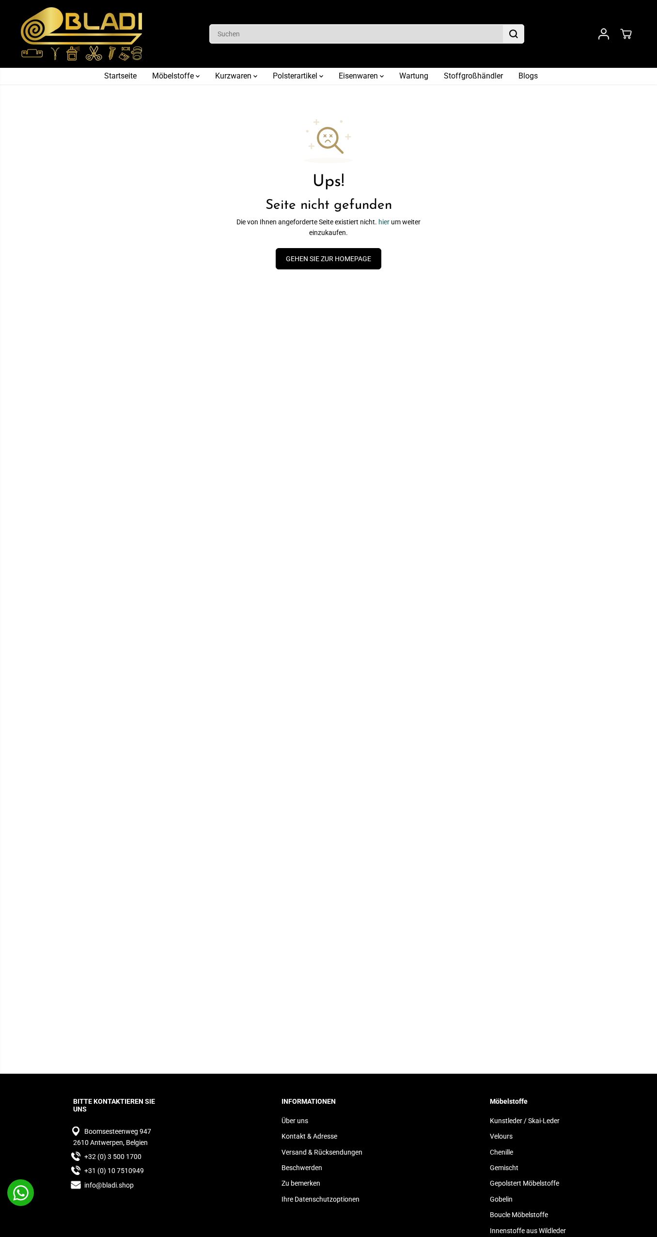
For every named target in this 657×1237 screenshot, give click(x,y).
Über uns (295, 1121)
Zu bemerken (301, 1183)
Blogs (528, 75)
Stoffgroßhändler (473, 75)
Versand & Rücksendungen (322, 1152)
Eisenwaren (359, 75)
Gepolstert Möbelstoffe (524, 1183)
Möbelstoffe (174, 75)
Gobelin (501, 1199)
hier (384, 222)
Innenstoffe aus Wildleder (528, 1231)
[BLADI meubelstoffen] (81, 34)
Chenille (501, 1152)
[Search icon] (513, 34)
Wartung (413, 75)
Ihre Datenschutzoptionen (321, 1199)
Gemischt (504, 1168)
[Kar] (626, 34)
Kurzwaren (234, 75)
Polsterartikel (296, 75)
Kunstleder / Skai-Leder (525, 1121)
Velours (501, 1136)
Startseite (120, 75)
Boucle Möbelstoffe (519, 1215)
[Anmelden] (604, 34)
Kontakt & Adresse (309, 1136)
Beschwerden (302, 1168)
